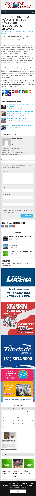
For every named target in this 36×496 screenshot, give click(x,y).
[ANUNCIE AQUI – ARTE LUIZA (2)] (18, 334)
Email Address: (7, 194)
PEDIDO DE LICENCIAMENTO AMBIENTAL (21, 251)
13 (18, 417)
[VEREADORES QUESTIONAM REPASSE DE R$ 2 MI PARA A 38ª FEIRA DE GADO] (18, 463)
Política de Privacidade (20, 487)
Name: (5, 187)
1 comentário (10, 127)
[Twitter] (10, 226)
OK (18, 491)
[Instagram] (6, 226)
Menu (4, 11)
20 (18, 420)
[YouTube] (13, 226)
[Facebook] (2, 226)
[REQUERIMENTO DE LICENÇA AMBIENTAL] (29, 463)
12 (13, 417)
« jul (2, 428)
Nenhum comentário (12, 108)
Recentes (18, 232)
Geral (25, 31)
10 (4, 417)
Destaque (21, 31)
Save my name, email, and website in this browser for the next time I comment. (17, 211)
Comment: (6, 171)
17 (4, 420)
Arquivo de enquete (8, 265)
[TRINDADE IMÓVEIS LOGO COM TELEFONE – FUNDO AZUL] (18, 367)
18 (8, 420)
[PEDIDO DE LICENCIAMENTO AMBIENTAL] (7, 463)
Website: (5, 201)
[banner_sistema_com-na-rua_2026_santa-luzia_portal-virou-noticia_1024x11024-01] (18, 401)
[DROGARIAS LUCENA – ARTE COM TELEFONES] (18, 301)
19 (13, 420)
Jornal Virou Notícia (6, 31)
